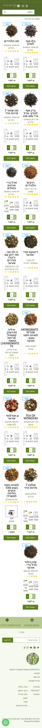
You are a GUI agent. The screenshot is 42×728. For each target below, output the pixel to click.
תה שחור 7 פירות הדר (11, 112)
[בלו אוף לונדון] (30, 30)
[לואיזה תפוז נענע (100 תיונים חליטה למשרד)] (11, 474)
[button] (24, 63)
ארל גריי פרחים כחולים (11, 185)
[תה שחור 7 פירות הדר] (11, 100)
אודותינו (36, 687)
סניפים (37, 673)
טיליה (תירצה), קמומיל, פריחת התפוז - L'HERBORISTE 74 (11, 338)
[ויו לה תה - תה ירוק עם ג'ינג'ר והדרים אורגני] (11, 241)
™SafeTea (35, 690)
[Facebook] (35, 647)
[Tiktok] (25, 647)
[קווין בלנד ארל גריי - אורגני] (30, 551)
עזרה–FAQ (23, 687)
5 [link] (24, 502)
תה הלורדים (11, 40)
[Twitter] (38, 647)
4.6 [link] (5, 123)
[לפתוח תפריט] (23, 6)
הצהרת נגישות (22, 705)
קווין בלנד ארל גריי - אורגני (30, 564)
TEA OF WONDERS (31, 417)
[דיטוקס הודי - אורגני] (30, 241)
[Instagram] (27, 647)
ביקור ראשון (23, 690)
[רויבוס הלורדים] (30, 172)
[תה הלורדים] (11, 30)
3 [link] (24, 576)
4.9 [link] (24, 52)
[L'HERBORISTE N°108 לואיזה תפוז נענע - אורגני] (30, 319)
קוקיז (26, 702)
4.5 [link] (24, 354)
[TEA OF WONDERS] (30, 405)
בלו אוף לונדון (30, 42)
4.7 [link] (5, 51)
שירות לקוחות (34, 681)
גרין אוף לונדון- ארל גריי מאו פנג (30, 113)
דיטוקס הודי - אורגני (30, 253)
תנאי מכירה (23, 694)
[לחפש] (5, 12)
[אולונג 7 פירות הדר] (30, 474)
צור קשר (36, 677)
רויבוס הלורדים (30, 184)
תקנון (25, 698)
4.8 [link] (24, 125)
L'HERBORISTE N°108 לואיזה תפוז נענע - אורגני (30, 335)
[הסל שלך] (26, 6)
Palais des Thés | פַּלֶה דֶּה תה (13, 719)
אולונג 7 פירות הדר (30, 486)
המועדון (36, 694)
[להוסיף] (27, 75)
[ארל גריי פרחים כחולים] (11, 172)
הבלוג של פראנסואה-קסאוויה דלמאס (25, 669)
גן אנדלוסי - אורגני (11, 417)
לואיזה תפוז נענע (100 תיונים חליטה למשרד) (11, 490)
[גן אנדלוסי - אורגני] (11, 405)
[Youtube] (31, 647)
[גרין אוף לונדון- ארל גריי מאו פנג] (30, 100)
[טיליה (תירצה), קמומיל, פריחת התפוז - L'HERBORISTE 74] (11, 319)
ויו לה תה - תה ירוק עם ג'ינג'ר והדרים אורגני (12, 257)
